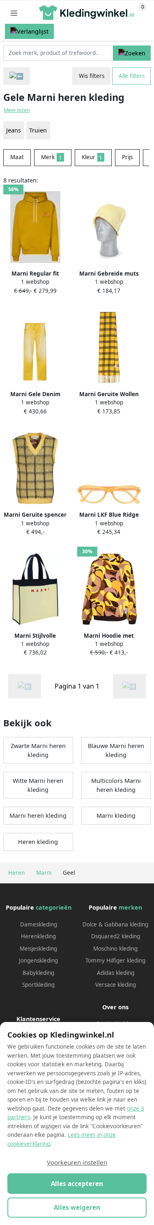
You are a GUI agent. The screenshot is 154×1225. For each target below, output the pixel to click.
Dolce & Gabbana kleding (115, 924)
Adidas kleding (115, 972)
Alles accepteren (77, 1183)
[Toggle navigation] (14, 13)
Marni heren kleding (38, 815)
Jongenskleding (38, 960)
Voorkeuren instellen (77, 1162)
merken (130, 907)
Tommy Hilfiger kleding (115, 960)
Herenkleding (38, 936)
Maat (17, 157)
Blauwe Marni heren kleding (116, 750)
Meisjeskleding (38, 948)
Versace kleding (115, 984)
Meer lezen (17, 110)
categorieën (53, 907)
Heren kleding (38, 842)
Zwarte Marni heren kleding (38, 750)
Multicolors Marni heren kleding (116, 785)
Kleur (92, 157)
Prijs (127, 157)
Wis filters (91, 76)
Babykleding (38, 972)
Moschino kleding (115, 948)
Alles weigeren (77, 1207)
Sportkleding (38, 984)
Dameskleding (38, 924)
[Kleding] (16, 76)
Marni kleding (116, 815)
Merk (51, 157)
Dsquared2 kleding (115, 936)
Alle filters (132, 76)
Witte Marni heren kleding (38, 785)
